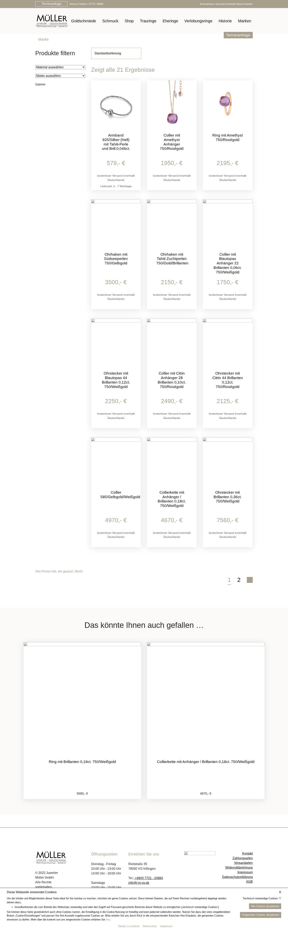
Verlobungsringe (198, 21)
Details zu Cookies (129, 926)
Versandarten (243, 862)
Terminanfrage (52, 3)
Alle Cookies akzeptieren (265, 906)
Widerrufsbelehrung (239, 867)
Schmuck (110, 21)
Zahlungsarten (243, 858)
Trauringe (148, 21)
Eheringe (170, 21)
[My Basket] (259, 20)
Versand (117, 175)
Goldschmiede (83, 21)
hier (108, 919)
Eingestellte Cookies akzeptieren (260, 914)
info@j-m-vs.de (138, 882)
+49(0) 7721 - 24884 (148, 878)
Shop (129, 21)
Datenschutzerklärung (237, 877)
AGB (249, 881)
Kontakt (247, 853)
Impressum (166, 926)
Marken (244, 21)
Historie (225, 21)
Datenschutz (150, 926)
